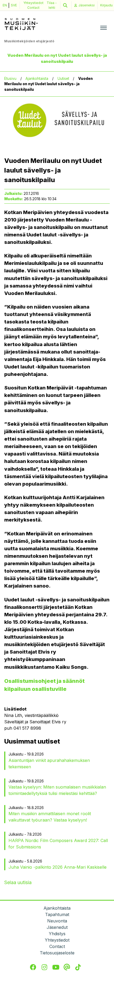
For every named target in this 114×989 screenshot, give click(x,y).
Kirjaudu (106, 5)
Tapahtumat (57, 914)
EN (5, 5)
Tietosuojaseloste (57, 952)
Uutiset (63, 78)
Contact (33, 8)
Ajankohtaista (36, 78)
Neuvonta (57, 921)
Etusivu (10, 78)
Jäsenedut (57, 927)
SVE (14, 5)
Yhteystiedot (33, 3)
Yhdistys (57, 933)
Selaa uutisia (18, 882)
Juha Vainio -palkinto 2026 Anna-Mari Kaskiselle (57, 867)
